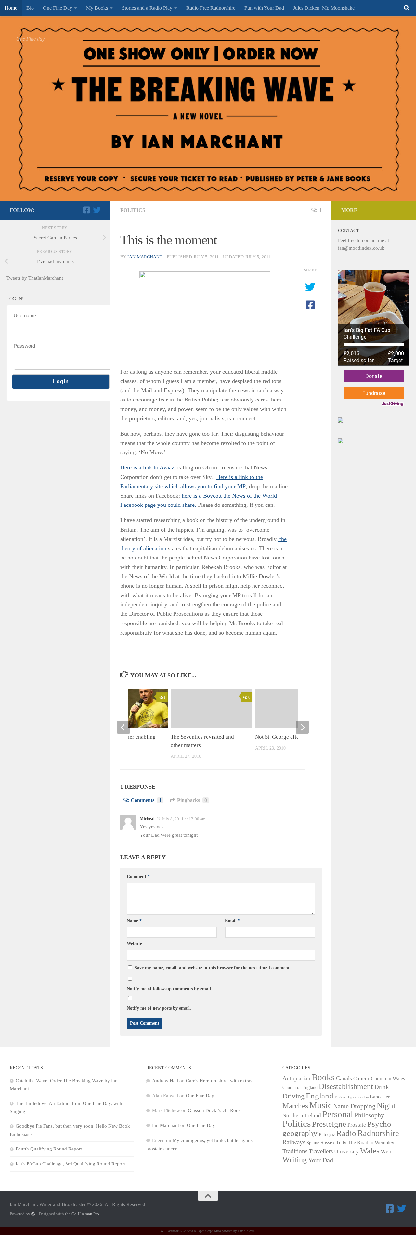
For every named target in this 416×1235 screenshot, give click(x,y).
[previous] (123, 727)
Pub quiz (327, 1134)
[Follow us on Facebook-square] (86, 210)
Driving (293, 1096)
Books (323, 1077)
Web (386, 1151)
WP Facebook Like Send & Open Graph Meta (191, 1231)
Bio (30, 8)
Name (134, 920)
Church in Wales (388, 1078)
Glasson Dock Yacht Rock (214, 1110)
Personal (337, 1114)
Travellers (321, 1151)
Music (320, 1105)
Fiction (340, 1097)
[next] (302, 727)
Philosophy (369, 1115)
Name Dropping (354, 1106)
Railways (293, 1142)
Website (134, 943)
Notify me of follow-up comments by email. (169, 988)
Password (24, 345)
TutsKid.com (246, 1231)
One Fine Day (57, 8)
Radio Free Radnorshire (210, 8)
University (346, 1151)
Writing (294, 1159)
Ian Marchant (144, 257)
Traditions (294, 1151)
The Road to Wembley (371, 1142)
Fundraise (373, 392)
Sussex (327, 1142)
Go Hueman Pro (85, 1213)
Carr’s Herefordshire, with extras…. (222, 1080)
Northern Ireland (301, 1115)
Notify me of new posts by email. (159, 1008)
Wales (369, 1151)
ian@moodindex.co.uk (361, 248)
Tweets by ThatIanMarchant (34, 278)
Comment (138, 876)
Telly (341, 1142)
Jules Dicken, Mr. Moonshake (324, 8)
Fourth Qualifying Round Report (49, 1148)
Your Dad (320, 1159)
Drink (381, 1087)
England (319, 1095)
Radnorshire (378, 1133)
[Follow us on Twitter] (97, 210)
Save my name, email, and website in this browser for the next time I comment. (213, 968)
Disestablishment (346, 1086)
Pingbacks (192, 800)
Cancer (361, 1078)
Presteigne (329, 1124)
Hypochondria (357, 1097)
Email (232, 920)
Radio (346, 1132)
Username (25, 315)
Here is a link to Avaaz (147, 467)
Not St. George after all (281, 737)
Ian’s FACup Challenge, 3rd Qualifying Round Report (70, 1163)
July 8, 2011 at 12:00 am (183, 818)
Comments (146, 800)
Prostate (356, 1125)
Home (11, 8)
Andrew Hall (165, 1080)
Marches (295, 1105)
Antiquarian (296, 1078)
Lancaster (380, 1096)
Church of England (300, 1087)
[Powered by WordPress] (33, 1214)
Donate (373, 376)
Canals (344, 1078)
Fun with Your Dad (264, 8)
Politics (132, 210)
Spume (312, 1142)
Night (386, 1105)
